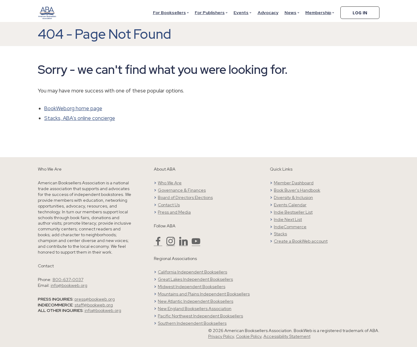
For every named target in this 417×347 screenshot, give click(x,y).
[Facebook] (158, 244)
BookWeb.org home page (73, 108)
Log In (360, 13)
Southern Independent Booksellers (192, 323)
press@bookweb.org (94, 299)
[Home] (47, 9)
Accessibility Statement (286, 336)
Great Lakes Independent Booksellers (195, 279)
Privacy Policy (221, 336)
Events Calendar (290, 205)
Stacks (280, 234)
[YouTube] (196, 244)
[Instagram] (170, 244)
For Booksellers (169, 12)
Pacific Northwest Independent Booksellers (200, 316)
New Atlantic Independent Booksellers (195, 301)
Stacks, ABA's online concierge (79, 118)
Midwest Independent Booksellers (191, 286)
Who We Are (170, 183)
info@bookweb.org (69, 285)
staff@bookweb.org (93, 305)
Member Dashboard (294, 183)
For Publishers (210, 12)
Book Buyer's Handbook (297, 190)
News (290, 12)
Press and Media (174, 212)
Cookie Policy (248, 336)
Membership (318, 12)
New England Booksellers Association (194, 308)
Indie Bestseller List (293, 212)
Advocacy (268, 12)
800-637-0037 (68, 279)
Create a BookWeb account (301, 241)
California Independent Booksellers (192, 272)
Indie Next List (288, 219)
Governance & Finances (182, 190)
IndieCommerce (290, 227)
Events (241, 12)
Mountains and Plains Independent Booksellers (204, 294)
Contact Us (169, 205)
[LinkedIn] (183, 244)
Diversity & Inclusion (293, 197)
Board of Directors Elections (185, 197)
